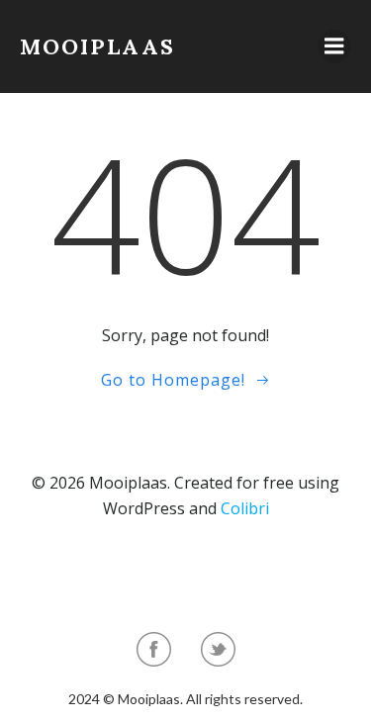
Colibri (245, 508)
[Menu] (334, 46)
